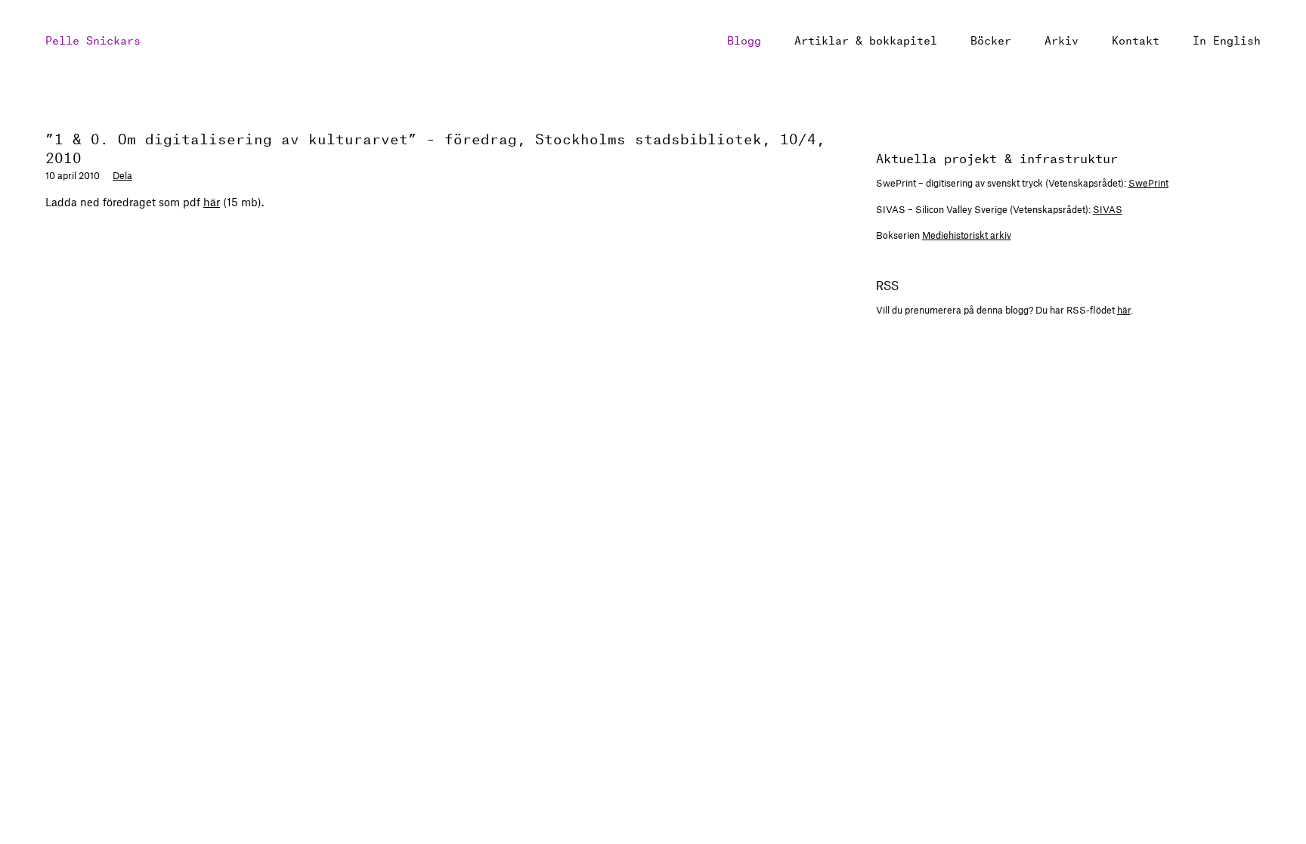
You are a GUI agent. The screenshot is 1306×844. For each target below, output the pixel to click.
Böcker (990, 39)
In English (1227, 39)
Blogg (744, 39)
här (211, 202)
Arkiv (1061, 39)
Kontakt (1135, 39)
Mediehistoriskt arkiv (966, 235)
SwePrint (1148, 183)
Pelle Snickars (93, 39)
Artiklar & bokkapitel (865, 39)
